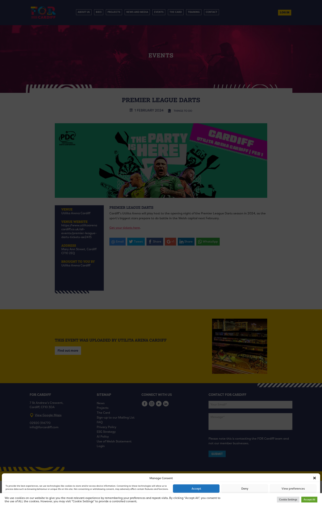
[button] (314, 478)
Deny (244, 488)
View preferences (293, 488)
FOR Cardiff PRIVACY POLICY (20, 499)
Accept (196, 488)
